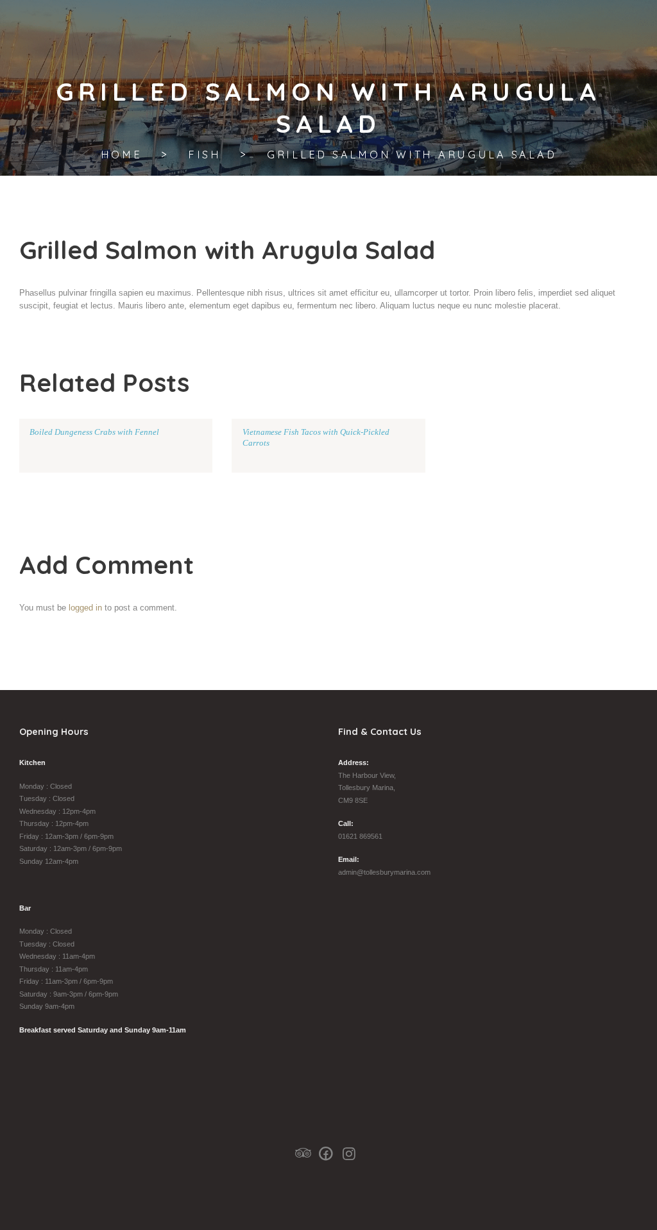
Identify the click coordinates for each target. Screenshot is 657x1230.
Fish (204, 155)
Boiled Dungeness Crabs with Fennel (94, 432)
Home (121, 155)
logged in (85, 607)
